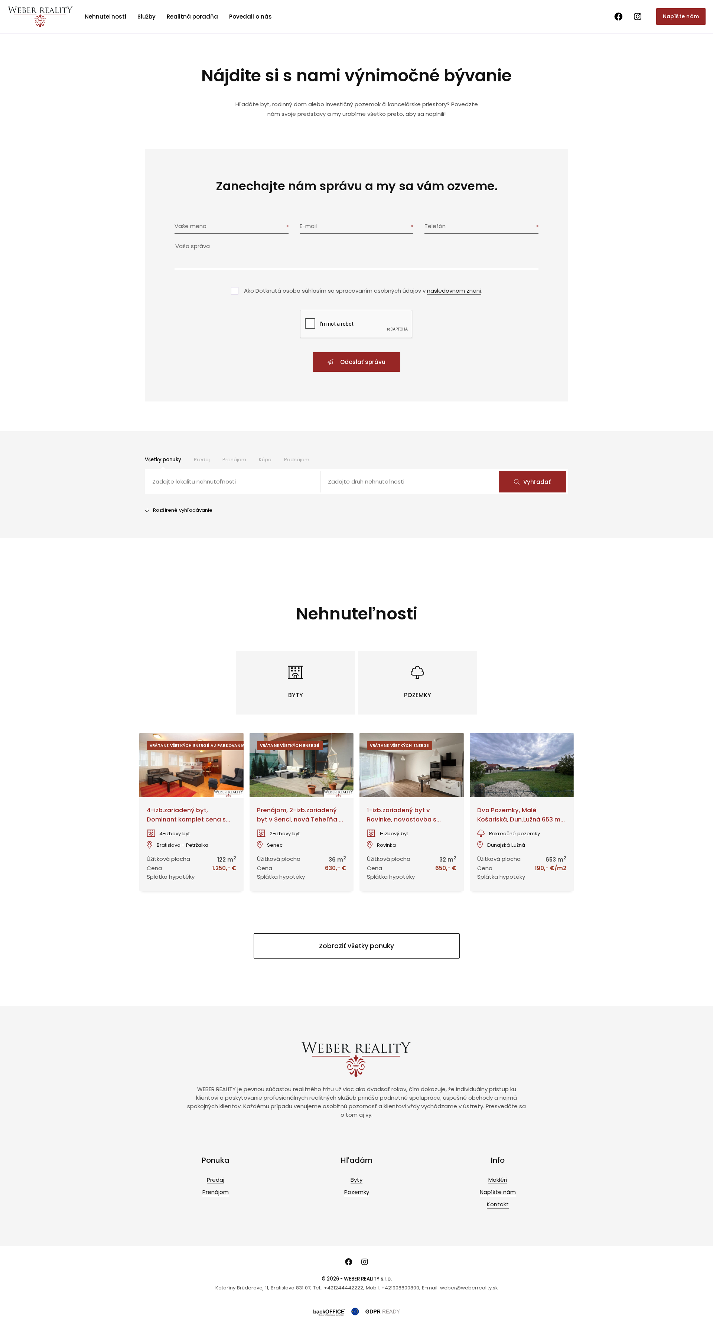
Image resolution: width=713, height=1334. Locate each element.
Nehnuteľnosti (105, 16)
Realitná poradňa (192, 16)
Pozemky (356, 1192)
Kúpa (265, 459)
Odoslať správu (362, 362)
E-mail (308, 226)
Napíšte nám (681, 16)
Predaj (202, 459)
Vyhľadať (537, 482)
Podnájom (296, 459)
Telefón (435, 226)
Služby (146, 16)
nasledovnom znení (454, 291)
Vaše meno (190, 226)
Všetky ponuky (163, 459)
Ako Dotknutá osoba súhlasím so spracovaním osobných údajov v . (363, 291)
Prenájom (234, 459)
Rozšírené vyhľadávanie (182, 510)
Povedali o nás (250, 16)
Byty (356, 1180)
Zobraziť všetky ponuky (356, 945)
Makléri (497, 1180)
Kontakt (498, 1204)
